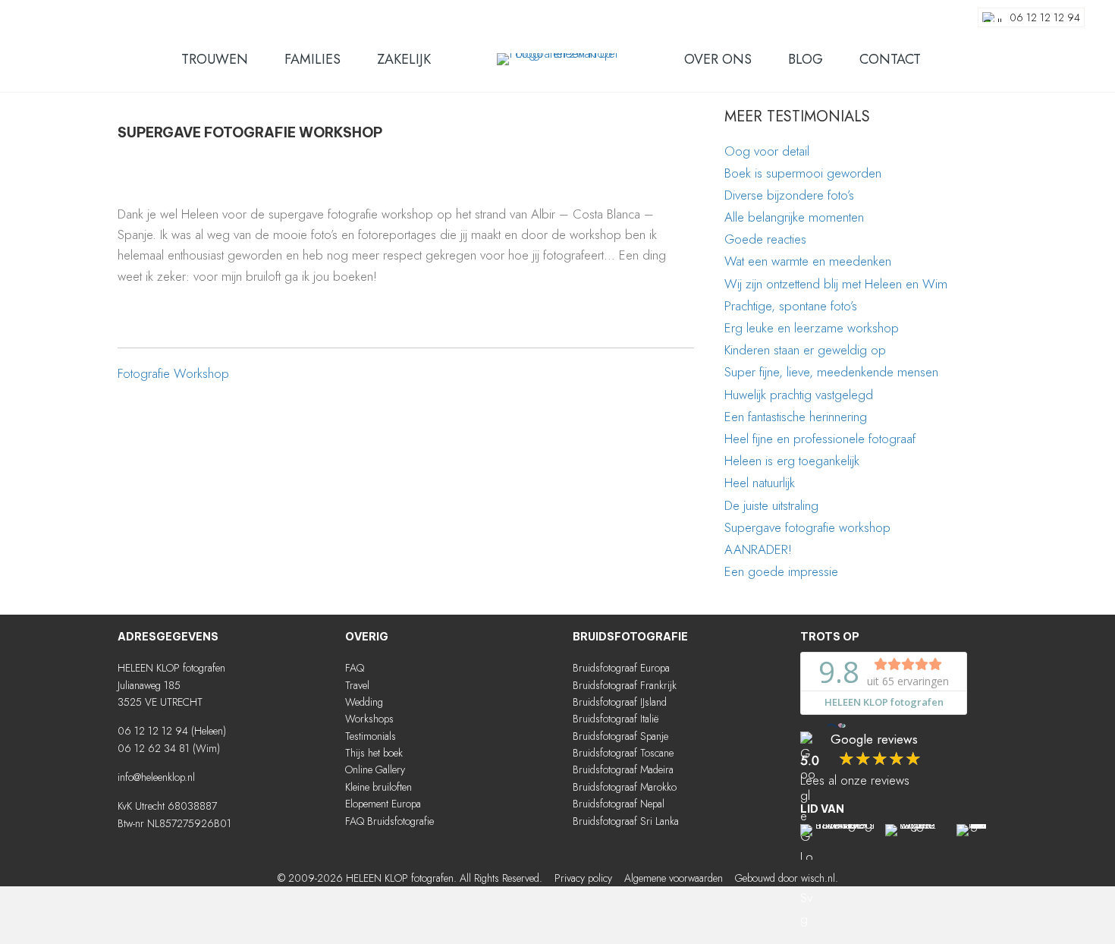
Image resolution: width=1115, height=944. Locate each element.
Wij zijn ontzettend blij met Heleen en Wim (835, 284)
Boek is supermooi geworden (802, 173)
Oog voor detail (766, 151)
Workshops (369, 718)
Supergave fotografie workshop (807, 527)
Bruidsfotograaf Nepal (618, 803)
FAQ (354, 667)
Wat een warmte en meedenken (807, 261)
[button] (352, 852)
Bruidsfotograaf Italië (615, 718)
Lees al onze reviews (854, 780)
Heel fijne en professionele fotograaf (820, 439)
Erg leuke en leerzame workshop (811, 328)
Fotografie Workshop (173, 373)
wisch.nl (818, 878)
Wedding (364, 702)
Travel (357, 685)
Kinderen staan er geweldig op (805, 350)
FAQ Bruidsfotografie (389, 821)
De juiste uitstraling (771, 505)
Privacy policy (583, 878)
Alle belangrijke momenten (794, 217)
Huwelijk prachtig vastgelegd (798, 394)
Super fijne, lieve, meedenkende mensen (831, 372)
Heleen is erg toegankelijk (791, 461)
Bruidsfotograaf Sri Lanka (626, 821)
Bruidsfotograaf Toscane (623, 752)
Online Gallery (375, 769)
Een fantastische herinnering (795, 416)
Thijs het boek (374, 752)
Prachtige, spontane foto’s (790, 306)
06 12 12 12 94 (153, 730)
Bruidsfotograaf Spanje (620, 736)
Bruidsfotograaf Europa (621, 667)
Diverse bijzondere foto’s (789, 195)
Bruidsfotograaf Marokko (625, 787)
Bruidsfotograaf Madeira (623, 769)
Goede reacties (765, 239)
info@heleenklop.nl (156, 777)
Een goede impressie (781, 571)
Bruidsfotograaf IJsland (620, 702)
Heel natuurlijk (759, 483)
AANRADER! (758, 549)
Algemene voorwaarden (673, 878)
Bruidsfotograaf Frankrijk (625, 685)
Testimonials (370, 736)
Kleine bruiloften (378, 787)
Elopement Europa (383, 803)
